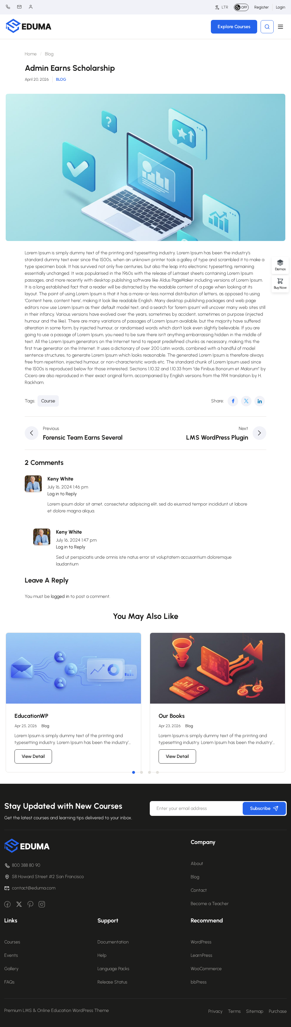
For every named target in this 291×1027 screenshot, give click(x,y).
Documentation (113, 942)
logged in (60, 596)
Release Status (112, 982)
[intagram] (42, 905)
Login (280, 7)
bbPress (199, 982)
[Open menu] (281, 26)
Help (102, 955)
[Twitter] (246, 401)
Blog (49, 54)
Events (11, 955)
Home (31, 54)
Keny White (60, 479)
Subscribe (260, 808)
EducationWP (31, 715)
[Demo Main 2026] (27, 845)
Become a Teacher (210, 903)
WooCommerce (206, 968)
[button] (133, 772)
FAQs (9, 982)
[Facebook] (233, 401)
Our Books (172, 715)
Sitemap (254, 1011)
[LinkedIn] (259, 401)
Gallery (11, 968)
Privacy (215, 1011)
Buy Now (280, 287)
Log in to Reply (62, 493)
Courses (12, 942)
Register (261, 7)
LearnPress (201, 955)
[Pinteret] (30, 905)
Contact (199, 890)
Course (48, 401)
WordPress (201, 942)
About (197, 863)
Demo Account (33, 6)
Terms (234, 1011)
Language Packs (113, 968)
